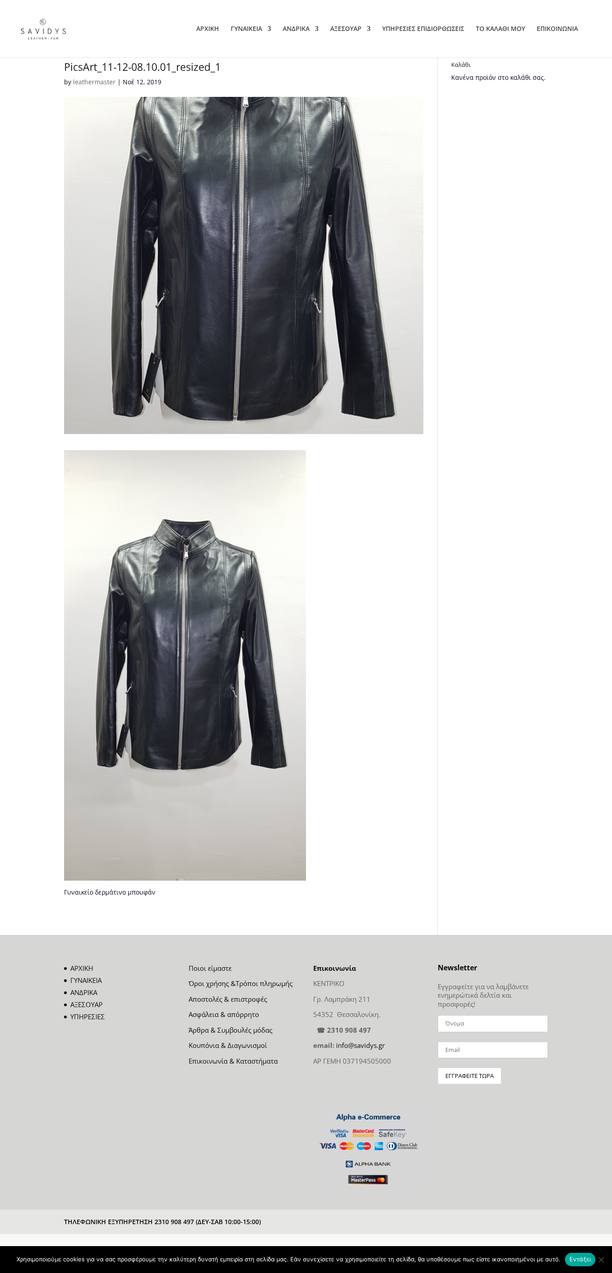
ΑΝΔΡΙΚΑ (296, 29)
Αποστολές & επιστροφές (228, 999)
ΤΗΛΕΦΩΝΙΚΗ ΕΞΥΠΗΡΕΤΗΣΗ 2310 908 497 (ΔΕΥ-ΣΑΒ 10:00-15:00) (162, 1221)
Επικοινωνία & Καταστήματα (233, 1060)
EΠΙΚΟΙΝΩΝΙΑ (557, 29)
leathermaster (94, 82)
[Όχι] (600, 1259)
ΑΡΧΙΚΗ (207, 29)
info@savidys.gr (360, 1045)
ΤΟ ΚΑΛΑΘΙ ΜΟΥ (500, 29)
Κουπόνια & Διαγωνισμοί (228, 1045)
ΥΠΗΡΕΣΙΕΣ (87, 1016)
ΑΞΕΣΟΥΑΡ (346, 29)
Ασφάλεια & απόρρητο (224, 1014)
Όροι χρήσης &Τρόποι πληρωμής (241, 983)
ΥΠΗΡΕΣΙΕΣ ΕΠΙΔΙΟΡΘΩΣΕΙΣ (423, 29)
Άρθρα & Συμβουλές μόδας (230, 1029)
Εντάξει (580, 1259)
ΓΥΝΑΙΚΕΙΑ (246, 29)
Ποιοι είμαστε (210, 968)
